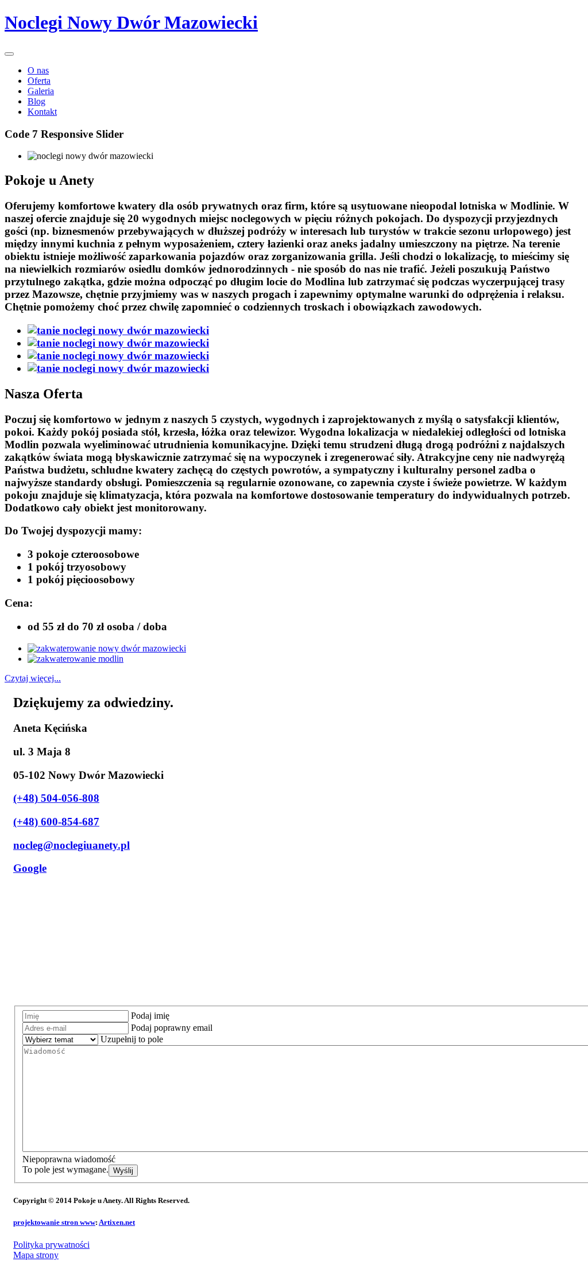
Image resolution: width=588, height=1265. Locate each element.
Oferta (39, 81)
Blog (36, 101)
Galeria (41, 91)
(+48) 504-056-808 (56, 798)
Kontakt (42, 112)
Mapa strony (36, 1255)
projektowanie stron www (54, 1222)
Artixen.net (117, 1222)
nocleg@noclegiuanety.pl (71, 845)
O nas (38, 70)
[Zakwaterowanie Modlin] (75, 658)
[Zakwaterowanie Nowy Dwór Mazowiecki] (107, 648)
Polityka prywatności (51, 1245)
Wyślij (123, 1170)
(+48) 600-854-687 (56, 822)
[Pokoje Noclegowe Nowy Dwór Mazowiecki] (118, 330)
